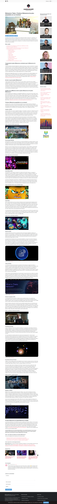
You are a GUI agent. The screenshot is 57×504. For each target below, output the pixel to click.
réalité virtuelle (21, 444)
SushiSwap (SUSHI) (11, 57)
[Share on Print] (12, 35)
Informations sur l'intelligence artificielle (28, 496)
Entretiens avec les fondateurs (13, 445)
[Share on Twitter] (7, 35)
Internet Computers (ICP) (12, 56)
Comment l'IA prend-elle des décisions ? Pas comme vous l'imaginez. (45, 110)
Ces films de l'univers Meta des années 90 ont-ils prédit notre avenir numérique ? (21, 457)
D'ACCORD (46, 502)
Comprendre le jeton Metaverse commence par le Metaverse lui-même (17, 45)
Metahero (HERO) (11, 59)
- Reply (16, 464)
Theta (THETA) (10, 55)
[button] (5, 455)
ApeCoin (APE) (10, 54)
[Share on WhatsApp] (10, 35)
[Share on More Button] (17, 35)
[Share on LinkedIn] (6, 35)
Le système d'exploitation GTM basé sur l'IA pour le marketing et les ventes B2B (46, 114)
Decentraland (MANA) (11, 51)
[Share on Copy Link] (15, 35)
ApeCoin (11, 261)
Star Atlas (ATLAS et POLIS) (12, 58)
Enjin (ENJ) (10, 53)
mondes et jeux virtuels (27, 444)
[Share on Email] (14, 35)
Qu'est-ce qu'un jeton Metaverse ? (12, 46)
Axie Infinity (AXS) (11, 52)
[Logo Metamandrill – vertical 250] (28, 4)
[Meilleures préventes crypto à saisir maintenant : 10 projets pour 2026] (10, 450)
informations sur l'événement (23, 445)
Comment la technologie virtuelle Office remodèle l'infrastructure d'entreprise (46, 98)
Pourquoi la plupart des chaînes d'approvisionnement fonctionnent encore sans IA (46, 89)
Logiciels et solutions (25, 498)
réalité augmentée (15, 444)
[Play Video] (17, 132)
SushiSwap (12, 357)
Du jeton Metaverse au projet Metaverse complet (14, 60)
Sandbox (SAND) (11, 50)
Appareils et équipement (25, 500)
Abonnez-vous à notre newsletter (43, 498)
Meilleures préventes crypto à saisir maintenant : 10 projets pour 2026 (10, 457)
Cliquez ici (29, 502)
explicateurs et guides (32, 445)
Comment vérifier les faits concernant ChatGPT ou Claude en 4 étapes (46, 106)
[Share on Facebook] (9, 35)
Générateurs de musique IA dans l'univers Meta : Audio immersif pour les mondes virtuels (33, 457)
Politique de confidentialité (41, 500)
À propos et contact (41, 496)
